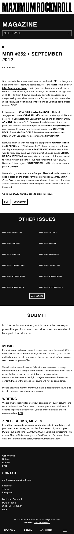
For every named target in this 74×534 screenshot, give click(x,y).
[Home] (37, 11)
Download (20, 202)
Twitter (5, 489)
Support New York (44, 173)
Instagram (7, 492)
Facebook (7, 485)
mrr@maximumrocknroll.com (16, 480)
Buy (6, 202)
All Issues (37, 296)
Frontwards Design (42, 522)
